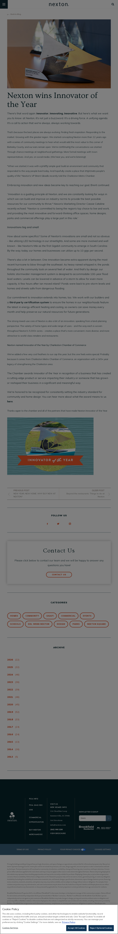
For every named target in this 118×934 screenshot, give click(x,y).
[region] (59, 919)
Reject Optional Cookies (101, 928)
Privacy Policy (68, 922)
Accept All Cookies (76, 928)
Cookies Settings (10, 928)
